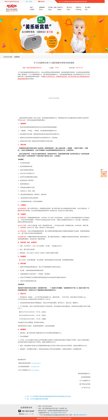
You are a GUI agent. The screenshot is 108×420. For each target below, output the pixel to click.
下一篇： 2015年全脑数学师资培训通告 (36, 399)
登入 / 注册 (29, 1)
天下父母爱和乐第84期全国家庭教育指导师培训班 (73, 1)
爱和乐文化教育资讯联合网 (12, 1)
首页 (10, 57)
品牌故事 (17, 57)
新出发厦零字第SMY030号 (58, 413)
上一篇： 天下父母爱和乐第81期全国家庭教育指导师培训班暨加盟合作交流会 (47, 396)
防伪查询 (42, 1)
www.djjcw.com (35, 366)
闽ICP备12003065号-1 (80, 415)
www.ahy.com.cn (36, 363)
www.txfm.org (35, 370)
